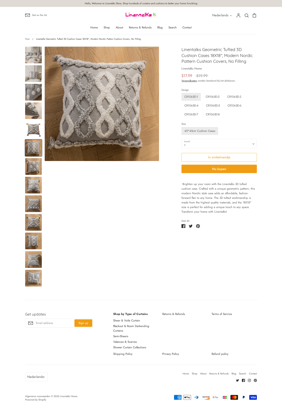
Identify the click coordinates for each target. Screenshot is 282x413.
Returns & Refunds (140, 27)
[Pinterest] (254, 380)
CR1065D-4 (191, 105)
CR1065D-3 (234, 97)
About (119, 27)
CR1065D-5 (213, 105)
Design (185, 90)
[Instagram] (248, 380)
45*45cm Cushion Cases (199, 131)
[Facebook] (242, 380)
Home (94, 27)
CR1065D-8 (213, 114)
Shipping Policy (123, 354)
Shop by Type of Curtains (130, 314)
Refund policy (220, 354)
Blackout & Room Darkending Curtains (131, 328)
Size (183, 124)
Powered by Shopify (35, 399)
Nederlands (220, 15)
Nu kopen (219, 169)
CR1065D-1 (191, 97)
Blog (160, 27)
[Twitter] (236, 380)
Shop (107, 27)
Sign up (83, 323)
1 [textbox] (185, 145)
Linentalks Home (191, 68)
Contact (187, 27)
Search (172, 27)
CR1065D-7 (191, 114)
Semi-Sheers (120, 336)
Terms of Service (222, 314)
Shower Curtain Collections (129, 347)
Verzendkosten (189, 81)
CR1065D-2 (213, 97)
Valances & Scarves (125, 342)
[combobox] (219, 143)
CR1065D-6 (235, 105)
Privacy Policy (170, 354)
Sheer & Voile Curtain (126, 320)
